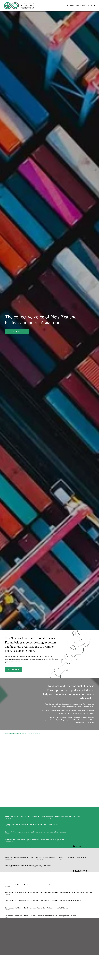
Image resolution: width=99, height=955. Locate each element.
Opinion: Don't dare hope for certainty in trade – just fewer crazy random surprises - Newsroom (35, 832)
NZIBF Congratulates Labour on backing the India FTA (63, 816)
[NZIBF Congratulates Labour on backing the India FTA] (63, 813)
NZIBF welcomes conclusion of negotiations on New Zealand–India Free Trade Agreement (34, 840)
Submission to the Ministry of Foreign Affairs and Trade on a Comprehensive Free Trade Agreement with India (40, 916)
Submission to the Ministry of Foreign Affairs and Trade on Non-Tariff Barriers (30, 885)
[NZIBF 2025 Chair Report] (45, 854)
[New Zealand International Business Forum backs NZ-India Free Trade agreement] (31, 821)
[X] (91, 5)
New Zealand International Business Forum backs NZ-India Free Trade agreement (31, 824)
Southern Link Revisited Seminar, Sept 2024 (19, 865)
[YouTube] (94, 5)
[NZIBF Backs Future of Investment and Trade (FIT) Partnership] (25, 813)
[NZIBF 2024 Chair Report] (42, 862)
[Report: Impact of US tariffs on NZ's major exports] (69, 854)
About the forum (13, 669)
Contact (83, 6)
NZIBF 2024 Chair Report (42, 865)
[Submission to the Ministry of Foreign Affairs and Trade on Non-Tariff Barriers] (30, 882)
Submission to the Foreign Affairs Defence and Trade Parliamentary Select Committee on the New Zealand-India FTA (43, 900)
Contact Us (17, 331)
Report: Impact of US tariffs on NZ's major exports (69, 857)
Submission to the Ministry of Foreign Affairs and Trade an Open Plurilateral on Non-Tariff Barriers (36, 908)
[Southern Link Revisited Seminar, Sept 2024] (19, 862)
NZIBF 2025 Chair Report (45, 857)
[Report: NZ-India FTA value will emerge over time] (21, 854)
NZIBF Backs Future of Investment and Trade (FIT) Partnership (25, 816)
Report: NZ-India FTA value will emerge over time (21, 857)
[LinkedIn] (88, 5)
